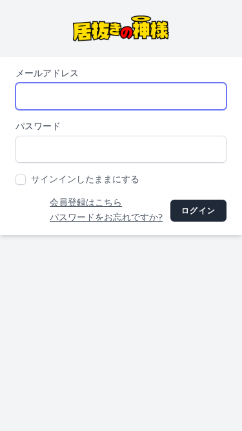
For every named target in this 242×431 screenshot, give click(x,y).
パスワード (38, 126)
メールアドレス (47, 73)
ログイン (198, 210)
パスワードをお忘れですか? (106, 217)
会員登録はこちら (86, 202)
